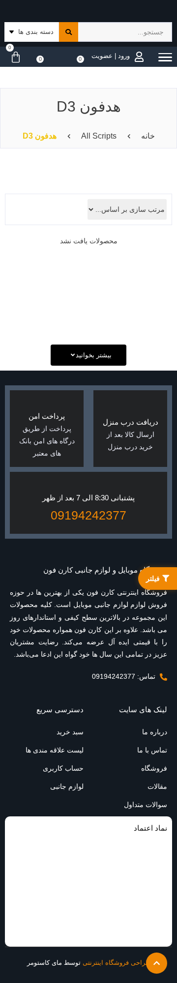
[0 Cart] (13, 57)
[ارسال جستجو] (68, 32)
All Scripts (99, 136)
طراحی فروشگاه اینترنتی (116, 962)
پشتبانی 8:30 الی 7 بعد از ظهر (88, 497)
